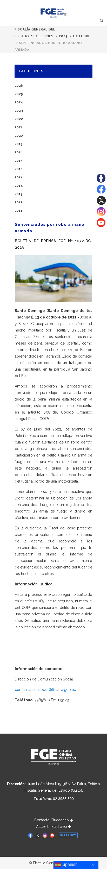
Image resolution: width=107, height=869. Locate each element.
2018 (19, 152)
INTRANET (68, 835)
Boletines (44, 36)
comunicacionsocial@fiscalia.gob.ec (45, 689)
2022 (19, 119)
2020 (19, 135)
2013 (19, 194)
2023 (63, 36)
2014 (19, 185)
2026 (19, 85)
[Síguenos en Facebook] (101, 192)
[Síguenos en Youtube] (101, 226)
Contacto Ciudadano (52, 820)
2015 (19, 177)
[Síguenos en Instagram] (101, 215)
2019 (19, 144)
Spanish (69, 864)
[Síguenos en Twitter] (101, 204)
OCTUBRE (81, 36)
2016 (19, 169)
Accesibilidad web (52, 826)
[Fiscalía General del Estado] (54, 13)
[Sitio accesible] (101, 181)
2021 (19, 127)
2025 (19, 94)
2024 (19, 102)
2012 (19, 202)
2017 (18, 160)
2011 (18, 210)
